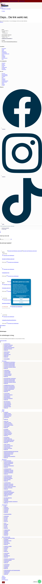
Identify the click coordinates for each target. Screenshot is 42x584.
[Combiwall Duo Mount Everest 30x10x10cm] (4, 313)
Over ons (3, 4)
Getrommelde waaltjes (8, 423)
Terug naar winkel (3, 340)
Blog (2, 77)
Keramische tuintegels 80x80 (9, 364)
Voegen (3, 64)
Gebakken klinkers (7, 413)
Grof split (5, 526)
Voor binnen (4, 48)
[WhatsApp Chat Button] (39, 581)
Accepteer (21, 302)
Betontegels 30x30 (7, 406)
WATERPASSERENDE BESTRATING (11, 451)
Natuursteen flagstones (8, 394)
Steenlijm (6, 548)
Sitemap (3, 84)
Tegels (3, 49)
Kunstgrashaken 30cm (5, 272)
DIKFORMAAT (6, 437)
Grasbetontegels (7, 455)
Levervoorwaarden (5, 80)
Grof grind (6, 517)
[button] (8, 255)
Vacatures (3, 78)
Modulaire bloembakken (8, 493)
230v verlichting (7, 543)
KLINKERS (6, 412)
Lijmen (3, 66)
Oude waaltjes (6, 426)
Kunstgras (6, 554)
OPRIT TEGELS (7, 444)
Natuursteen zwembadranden (9, 387)
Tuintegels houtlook (7, 375)
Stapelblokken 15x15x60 (8, 471)
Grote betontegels (7, 405)
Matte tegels (6, 355)
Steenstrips (6, 500)
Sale (2, 59)
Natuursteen (4, 69)
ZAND (5, 506)
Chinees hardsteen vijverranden (10, 486)
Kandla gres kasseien (8, 433)
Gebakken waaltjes (7, 422)
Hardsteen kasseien (7, 434)
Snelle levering (22, 1)
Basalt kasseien (7, 430)
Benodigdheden (7, 555)
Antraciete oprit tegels (8, 448)
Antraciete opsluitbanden (8, 462)
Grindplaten (6, 531)
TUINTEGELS (6, 370)
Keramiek (3, 68)
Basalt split (6, 524)
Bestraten (3, 65)
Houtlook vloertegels (8, 346)
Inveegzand (6, 509)
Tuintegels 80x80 (7, 372)
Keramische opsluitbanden (9, 465)
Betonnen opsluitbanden (8, 463)
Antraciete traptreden (8, 477)
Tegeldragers (6, 572)
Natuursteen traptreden (8, 478)
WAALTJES (6, 421)
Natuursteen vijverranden (8, 484)
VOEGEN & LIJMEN (8, 546)
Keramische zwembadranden (9, 386)
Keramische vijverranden (8, 485)
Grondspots (6, 539)
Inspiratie (3, 76)
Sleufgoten (6, 567)
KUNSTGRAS (6, 553)
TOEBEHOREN (7, 530)
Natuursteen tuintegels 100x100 (10, 382)
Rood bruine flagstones (8, 398)
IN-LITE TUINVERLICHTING (9, 538)
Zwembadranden (7, 390)
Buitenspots (6, 541)
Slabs (3, 50)
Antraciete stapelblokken (8, 472)
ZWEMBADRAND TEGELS (9, 385)
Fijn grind (6, 518)
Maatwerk (3, 79)
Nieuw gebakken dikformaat (9, 440)
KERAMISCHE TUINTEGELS (9, 362)
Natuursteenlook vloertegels (9, 347)
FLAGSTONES (7, 393)
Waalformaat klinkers (8, 414)
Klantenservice (4, 6)
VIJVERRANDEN (7, 482)
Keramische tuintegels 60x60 (9, 363)
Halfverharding (4, 67)
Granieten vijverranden (8, 487)
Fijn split (5, 525)
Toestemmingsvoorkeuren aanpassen (21, 297)
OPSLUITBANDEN (7, 460)
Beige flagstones (7, 397)
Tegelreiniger (6, 561)
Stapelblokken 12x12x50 (8, 470)
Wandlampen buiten (7, 540)
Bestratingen (4, 51)
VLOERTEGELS (7, 343)
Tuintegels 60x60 (7, 371)
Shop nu (1, 22)
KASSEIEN (6, 429)
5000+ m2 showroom (5, 1)
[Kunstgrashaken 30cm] (4, 267)
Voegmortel (6, 547)
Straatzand (6, 507)
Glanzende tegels (7, 354)
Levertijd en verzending (6, 8)
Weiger (21, 299)
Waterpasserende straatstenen (9, 456)
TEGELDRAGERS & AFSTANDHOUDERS (12, 570)
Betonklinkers (6, 417)
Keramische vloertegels (8, 345)
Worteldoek (6, 533)
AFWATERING (7, 564)
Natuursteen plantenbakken (9, 492)
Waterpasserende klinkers (9, 452)
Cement (5, 550)
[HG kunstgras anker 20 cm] (4, 281)
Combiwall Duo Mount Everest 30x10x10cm (9, 320)
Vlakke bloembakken (8, 494)
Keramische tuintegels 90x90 (9, 365)
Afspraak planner (5, 75)
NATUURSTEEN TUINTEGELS (10, 378)
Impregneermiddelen (8, 560)
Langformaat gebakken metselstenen (11, 501)
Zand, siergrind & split (5, 53)
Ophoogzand (6, 508)
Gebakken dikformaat (8, 438)
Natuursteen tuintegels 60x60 (9, 379)
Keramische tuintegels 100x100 (10, 367)
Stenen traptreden (7, 479)
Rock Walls (6, 499)
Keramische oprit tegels (8, 445)
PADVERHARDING (7, 514)
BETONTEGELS (7, 401)
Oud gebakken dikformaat (8, 441)
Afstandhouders (7, 571)
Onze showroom (4, 74)
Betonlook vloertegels (8, 348)
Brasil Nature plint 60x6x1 (6, 303)
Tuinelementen (4, 52)
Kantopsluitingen (7, 464)
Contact (3, 11)
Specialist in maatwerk (14, 1)
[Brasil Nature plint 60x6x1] (4, 296)
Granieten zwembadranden (9, 389)
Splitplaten (6, 532)
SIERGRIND (6, 516)
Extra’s (3, 54)
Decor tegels (6, 353)
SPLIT (5, 523)
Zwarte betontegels (7, 404)
